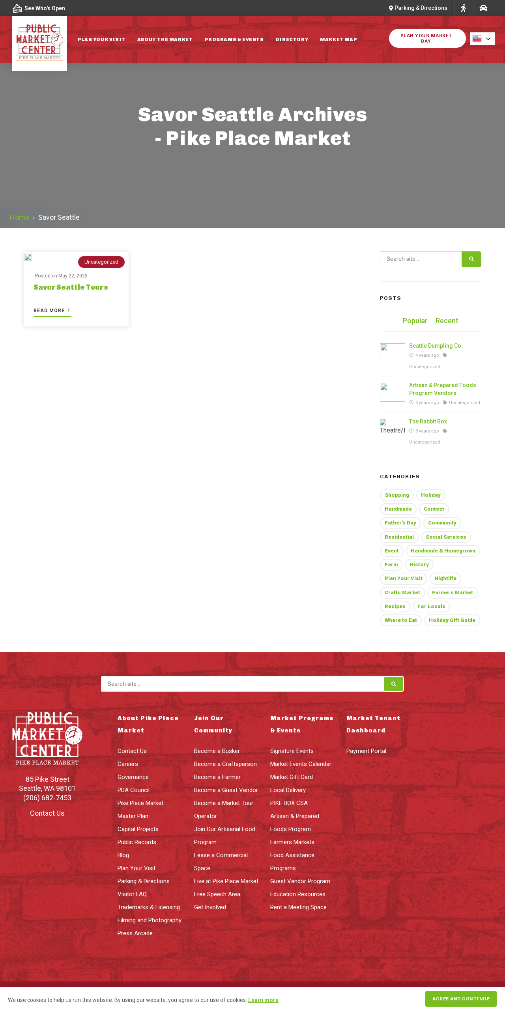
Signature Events (292, 751)
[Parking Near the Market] (483, 8)
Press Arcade (135, 933)
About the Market (165, 39)
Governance (133, 777)
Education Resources (297, 894)
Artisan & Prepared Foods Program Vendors (442, 389)
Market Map (338, 39)
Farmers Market (452, 592)
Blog (123, 855)
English (485, 38)
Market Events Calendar (300, 764)
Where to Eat (401, 620)
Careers (128, 764)
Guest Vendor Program (300, 881)
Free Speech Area (217, 894)
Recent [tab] (447, 320)
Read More (50, 310)
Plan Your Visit (101, 39)
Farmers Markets (292, 842)
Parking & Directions (144, 881)
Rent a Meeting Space (298, 907)
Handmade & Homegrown (443, 551)
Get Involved (210, 907)
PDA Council (134, 790)
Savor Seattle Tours (71, 287)
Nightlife (445, 578)
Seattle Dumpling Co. (436, 346)
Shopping (397, 495)
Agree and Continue (461, 999)
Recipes (395, 606)
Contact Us (47, 813)
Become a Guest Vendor (226, 790)
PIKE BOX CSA (289, 803)
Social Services (446, 537)
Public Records (137, 842)
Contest (434, 509)
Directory (292, 39)
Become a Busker (217, 751)
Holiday (431, 495)
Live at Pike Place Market (226, 881)
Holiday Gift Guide (452, 620)
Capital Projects (138, 829)
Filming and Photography (149, 920)
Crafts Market (402, 592)
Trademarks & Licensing (149, 907)
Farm (391, 564)
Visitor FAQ (132, 894)
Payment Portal (366, 751)
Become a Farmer (217, 777)
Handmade (398, 509)
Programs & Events (234, 39)
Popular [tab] (415, 320)
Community (442, 523)
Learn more (263, 1000)
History (419, 564)
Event (392, 551)
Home (19, 217)
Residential (399, 537)
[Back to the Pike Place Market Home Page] (39, 42)
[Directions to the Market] (463, 8)
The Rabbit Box (428, 421)
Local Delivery (288, 790)
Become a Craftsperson (225, 764)
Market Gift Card (291, 777)
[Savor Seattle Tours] (28, 257)
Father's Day (400, 523)
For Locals (431, 606)
